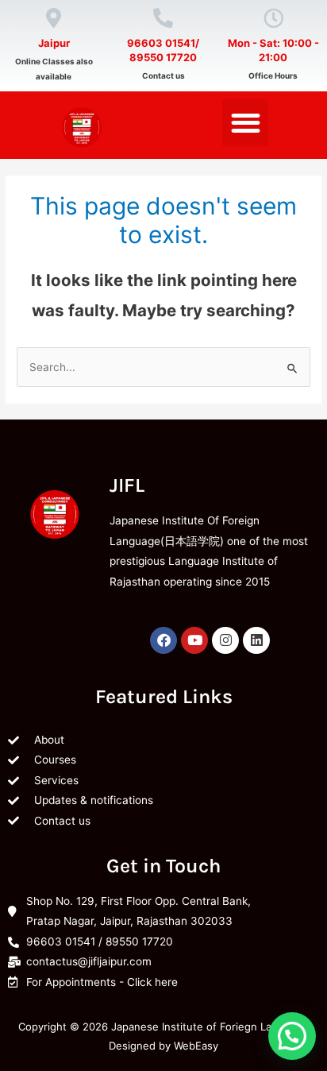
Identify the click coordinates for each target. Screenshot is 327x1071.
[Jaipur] (53, 18)
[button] (245, 122)
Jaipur (54, 43)
